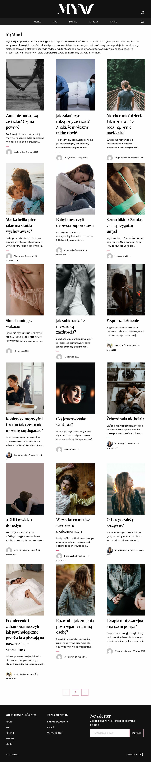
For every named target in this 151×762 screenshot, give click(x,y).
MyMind (73, 21)
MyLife (113, 21)
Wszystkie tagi (54, 732)
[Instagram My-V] (143, 12)
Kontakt (51, 727)
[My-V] (75, 9)
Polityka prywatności (57, 721)
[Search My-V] (142, 21)
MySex (37, 21)
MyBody (94, 21)
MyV (55, 21)
